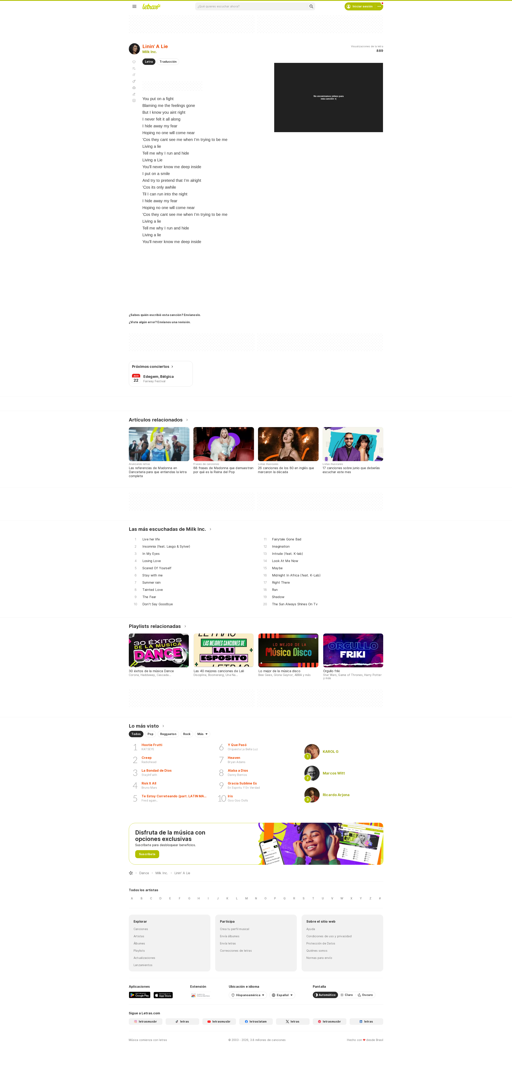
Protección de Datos (320, 943)
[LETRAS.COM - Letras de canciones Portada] (151, 6)
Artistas (139, 936)
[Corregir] (134, 94)
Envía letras (228, 943)
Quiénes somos (316, 950)
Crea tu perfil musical (234, 929)
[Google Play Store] (139, 995)
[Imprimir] (134, 88)
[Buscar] (311, 6)
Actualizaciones (144, 957)
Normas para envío (319, 957)
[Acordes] (134, 81)
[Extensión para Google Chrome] (200, 995)
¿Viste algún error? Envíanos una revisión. (160, 322)
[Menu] (134, 6)
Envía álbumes (229, 936)
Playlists (139, 950)
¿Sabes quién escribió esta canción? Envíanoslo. (165, 315)
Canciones (141, 929)
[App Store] (163, 995)
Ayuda (310, 929)
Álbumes (139, 943)
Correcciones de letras (236, 950)
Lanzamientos (143, 965)
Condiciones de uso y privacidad (329, 936)
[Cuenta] (379, 6)
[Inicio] (131, 873)
